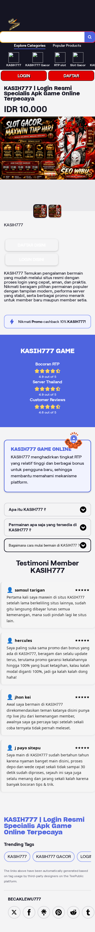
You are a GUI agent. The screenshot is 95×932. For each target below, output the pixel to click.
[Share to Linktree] (43, 912)
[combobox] (42, 37)
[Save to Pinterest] (58, 912)
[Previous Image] (4, 165)
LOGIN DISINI (31, 259)
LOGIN (24, 76)
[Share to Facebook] (29, 912)
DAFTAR (71, 76)
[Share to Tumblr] (88, 912)
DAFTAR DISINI (32, 245)
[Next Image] (91, 165)
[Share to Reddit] (73, 912)
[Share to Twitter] (14, 912)
